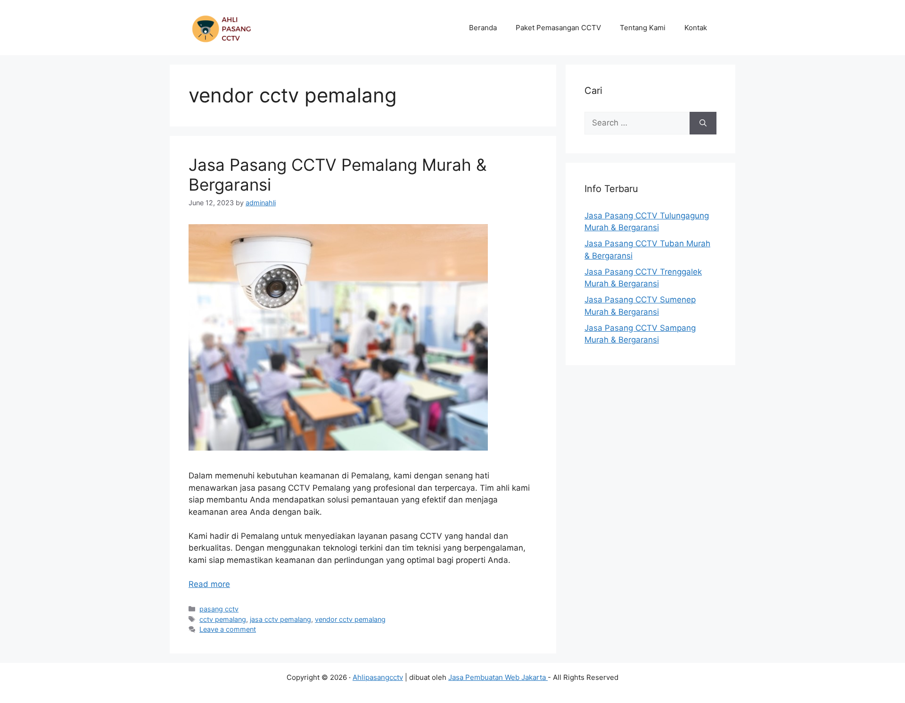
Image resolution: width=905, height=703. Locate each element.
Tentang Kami (643, 27)
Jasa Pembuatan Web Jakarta (498, 677)
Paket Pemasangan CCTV (558, 27)
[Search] (703, 123)
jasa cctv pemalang (280, 619)
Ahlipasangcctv (378, 677)
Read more (209, 584)
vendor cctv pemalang (350, 619)
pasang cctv (219, 609)
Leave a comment (227, 629)
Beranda (483, 27)
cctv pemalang (222, 619)
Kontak (695, 27)
